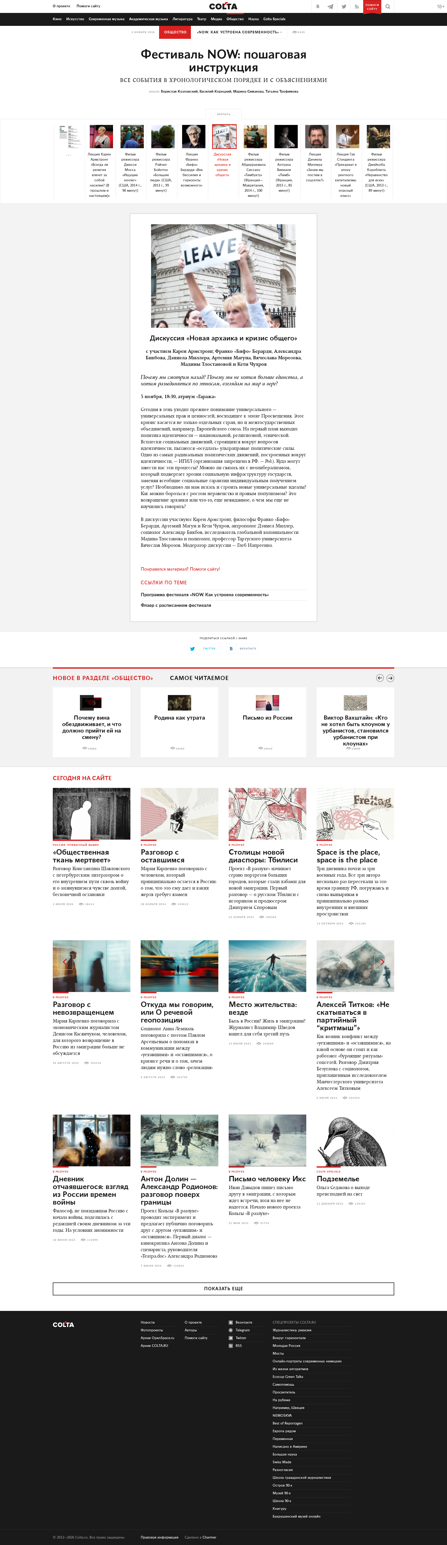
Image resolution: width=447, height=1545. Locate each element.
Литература (182, 19)
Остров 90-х (282, 1485)
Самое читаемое (199, 678)
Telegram (243, 1330)
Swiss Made (282, 1462)
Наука (253, 19)
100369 (271, 917)
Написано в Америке (290, 1447)
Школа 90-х (282, 1501)
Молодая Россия (286, 1346)
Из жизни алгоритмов (290, 1369)
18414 (89, 904)
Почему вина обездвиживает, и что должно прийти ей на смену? (91, 727)
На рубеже (281, 1400)
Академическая (148, 19)
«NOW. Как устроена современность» (238, 32)
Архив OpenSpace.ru (157, 1338)
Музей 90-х (282, 1493)
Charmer (209, 1537)
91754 (264, 1223)
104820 (268, 1043)
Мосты (278, 1353)
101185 (360, 923)
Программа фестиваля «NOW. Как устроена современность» (205, 595)
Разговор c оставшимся (162, 856)
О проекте (61, 6)
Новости (148, 1322)
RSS (239, 1346)
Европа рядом (284, 1431)
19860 (92, 749)
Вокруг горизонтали (289, 1338)
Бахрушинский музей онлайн (297, 1516)
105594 (354, 1098)
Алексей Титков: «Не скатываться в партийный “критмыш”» (353, 1016)
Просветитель (284, 1392)
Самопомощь (283, 1384)
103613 (183, 904)
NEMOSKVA (282, 1415)
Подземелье (338, 1179)
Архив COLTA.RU (154, 1346)
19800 (356, 749)
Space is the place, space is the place (348, 856)
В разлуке (149, 845)
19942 (268, 749)
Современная (106, 19)
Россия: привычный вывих (76, 845)
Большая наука (285, 1454)
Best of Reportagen (288, 1423)
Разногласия (283, 1470)
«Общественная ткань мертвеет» (82, 856)
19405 (180, 749)
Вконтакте (244, 1322)
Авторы (191, 1330)
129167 (360, 1204)
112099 (92, 1240)
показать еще (223, 1289)
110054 (178, 1266)
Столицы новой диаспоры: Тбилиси (263, 856)
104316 (96, 1063)
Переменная (283, 1439)
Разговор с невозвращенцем (83, 1009)
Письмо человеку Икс (267, 1179)
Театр (201, 19)
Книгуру (279, 1509)
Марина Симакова (248, 91)
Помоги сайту (88, 6)
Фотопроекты (152, 1330)
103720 (182, 1077)
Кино (57, 19)
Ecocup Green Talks (288, 1377)
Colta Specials (274, 19)
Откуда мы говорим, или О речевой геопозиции (177, 1012)
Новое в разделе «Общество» (103, 678)
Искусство (75, 19)
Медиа (216, 19)
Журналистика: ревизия (292, 1330)
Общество (235, 19)
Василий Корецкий (215, 91)
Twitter (241, 1338)
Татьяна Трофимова (281, 91)
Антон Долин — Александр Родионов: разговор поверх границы (179, 1190)
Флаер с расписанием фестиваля (176, 605)
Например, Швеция (288, 1408)
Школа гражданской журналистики (302, 1478)
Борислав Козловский (179, 91)
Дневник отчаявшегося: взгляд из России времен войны (90, 1190)
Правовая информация (159, 1537)
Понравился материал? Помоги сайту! (180, 569)
